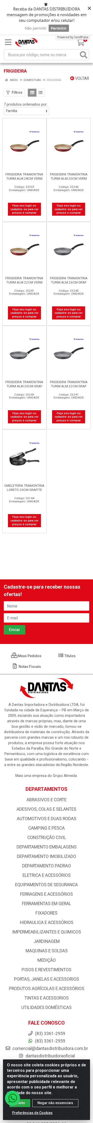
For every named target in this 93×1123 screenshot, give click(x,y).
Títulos (70, 656)
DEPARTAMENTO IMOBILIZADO (46, 856)
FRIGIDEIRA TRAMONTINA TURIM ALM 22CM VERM (24, 280)
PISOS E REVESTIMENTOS (46, 969)
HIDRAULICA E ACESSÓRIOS (46, 922)
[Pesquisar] (83, 55)
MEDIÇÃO (46, 960)
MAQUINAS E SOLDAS (47, 950)
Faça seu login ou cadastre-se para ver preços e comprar (24, 209)
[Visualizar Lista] (40, 93)
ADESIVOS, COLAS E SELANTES (46, 809)
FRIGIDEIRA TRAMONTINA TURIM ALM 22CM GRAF (69, 384)
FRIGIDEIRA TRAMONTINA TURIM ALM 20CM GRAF (24, 384)
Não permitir (36, 28)
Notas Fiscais (29, 667)
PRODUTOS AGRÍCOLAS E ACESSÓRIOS (46, 988)
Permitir (59, 28)
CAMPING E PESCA (46, 828)
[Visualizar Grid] (32, 93)
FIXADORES (46, 913)
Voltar (81, 78)
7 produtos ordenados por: (25, 104)
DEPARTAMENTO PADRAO (46, 865)
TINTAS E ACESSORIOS (47, 998)
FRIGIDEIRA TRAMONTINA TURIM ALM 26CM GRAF (69, 280)
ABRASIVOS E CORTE (46, 799)
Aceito (20, 1103)
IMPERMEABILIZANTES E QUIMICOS (46, 931)
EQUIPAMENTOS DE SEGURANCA (46, 884)
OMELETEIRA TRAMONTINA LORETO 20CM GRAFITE (24, 487)
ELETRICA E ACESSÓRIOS (47, 875)
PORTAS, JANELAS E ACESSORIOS (46, 979)
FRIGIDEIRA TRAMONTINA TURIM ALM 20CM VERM (69, 176)
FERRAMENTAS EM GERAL (46, 903)
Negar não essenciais (55, 1103)
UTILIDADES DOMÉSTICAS (46, 1007)
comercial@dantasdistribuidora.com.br (49, 1048)
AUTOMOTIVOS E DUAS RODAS (46, 818)
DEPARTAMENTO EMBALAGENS (47, 846)
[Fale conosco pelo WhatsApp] (12, 1098)
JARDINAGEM (46, 941)
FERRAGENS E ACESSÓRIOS (46, 894)
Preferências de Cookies (32, 1113)
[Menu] (8, 42)
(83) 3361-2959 (49, 1041)
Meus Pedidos (29, 656)
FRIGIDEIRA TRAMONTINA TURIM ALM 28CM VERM (24, 176)
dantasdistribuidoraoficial (50, 1055)
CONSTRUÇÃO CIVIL (46, 837)
